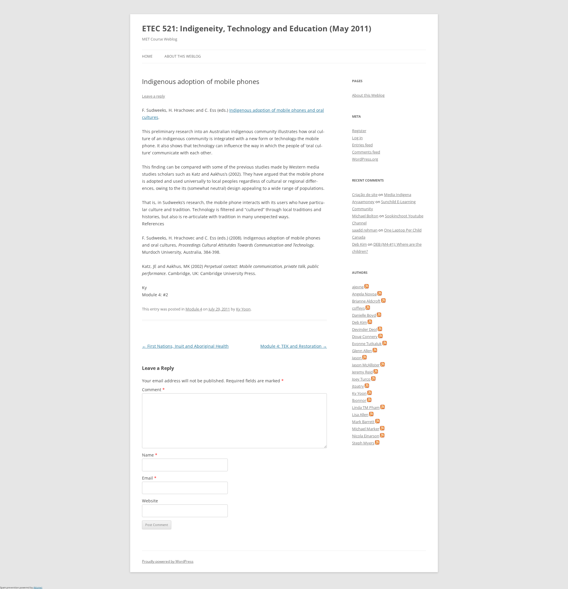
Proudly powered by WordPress (167, 561)
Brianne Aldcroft (366, 301)
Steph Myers (363, 443)
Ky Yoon (243, 309)
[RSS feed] (366, 286)
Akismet (37, 587)
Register (359, 130)
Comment (153, 389)
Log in (357, 137)
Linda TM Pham (366, 407)
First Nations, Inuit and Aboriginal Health (185, 346)
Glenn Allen (362, 350)
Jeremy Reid (362, 372)
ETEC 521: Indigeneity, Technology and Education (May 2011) (256, 28)
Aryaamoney (363, 201)
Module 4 (193, 309)
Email (149, 478)
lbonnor (359, 400)
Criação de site (364, 194)
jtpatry (358, 386)
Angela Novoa (364, 294)
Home (147, 56)
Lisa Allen (360, 414)
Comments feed (366, 152)
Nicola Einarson (365, 435)
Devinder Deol (364, 329)
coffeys (358, 308)
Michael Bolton (365, 216)
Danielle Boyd (364, 315)
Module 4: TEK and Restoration (293, 346)
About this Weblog (182, 56)
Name (149, 455)
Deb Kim (359, 244)
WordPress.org (365, 159)
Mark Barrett (363, 421)
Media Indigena (397, 194)
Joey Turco (361, 379)
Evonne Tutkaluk (367, 343)
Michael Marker (365, 428)
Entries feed (362, 145)
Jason (357, 357)
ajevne (358, 286)
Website (150, 501)
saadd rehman (364, 230)
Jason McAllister (366, 365)
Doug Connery (364, 336)
